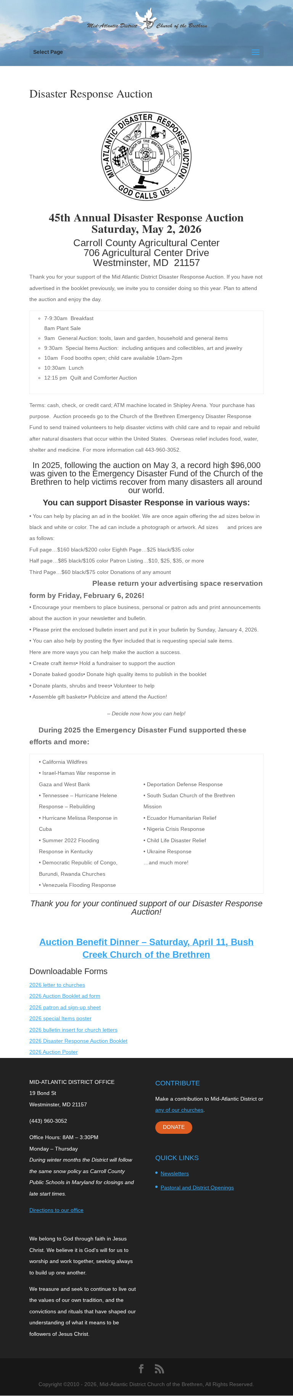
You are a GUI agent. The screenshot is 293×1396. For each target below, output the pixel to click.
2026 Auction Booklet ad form (64, 996)
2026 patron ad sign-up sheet (65, 1007)
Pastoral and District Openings (197, 1187)
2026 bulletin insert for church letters (73, 1030)
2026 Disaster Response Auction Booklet (78, 1041)
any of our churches (179, 1110)
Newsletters (175, 1173)
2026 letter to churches (57, 985)
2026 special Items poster (60, 1018)
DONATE (174, 1127)
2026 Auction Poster (53, 1052)
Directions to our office (56, 1210)
